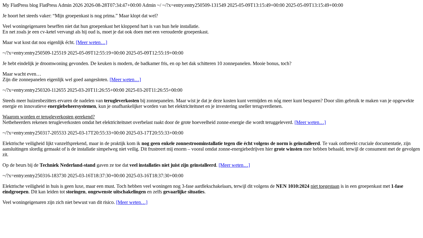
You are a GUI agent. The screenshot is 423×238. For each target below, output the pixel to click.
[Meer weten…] (91, 42)
